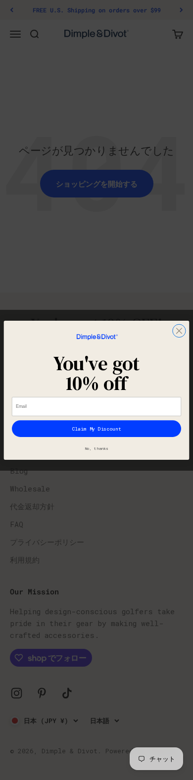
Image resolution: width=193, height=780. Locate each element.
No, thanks (96, 448)
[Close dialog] (179, 330)
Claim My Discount (96, 428)
